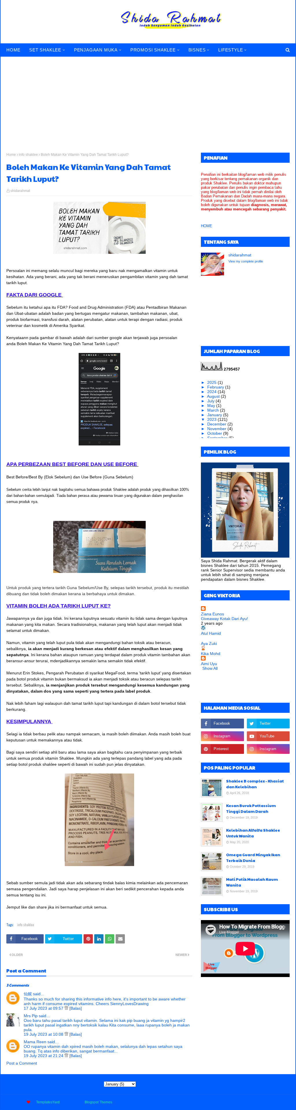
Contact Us (259, 1102)
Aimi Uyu (209, 663)
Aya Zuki (209, 643)
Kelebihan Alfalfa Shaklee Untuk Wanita (253, 833)
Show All (210, 668)
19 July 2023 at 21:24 (44, 1055)
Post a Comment (21, 1063)
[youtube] (268, 736)
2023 (212, 419)
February (216, 387)
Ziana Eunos (212, 614)
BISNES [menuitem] (197, 49)
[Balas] (75, 1008)
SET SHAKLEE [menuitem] (45, 49)
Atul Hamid (211, 633)
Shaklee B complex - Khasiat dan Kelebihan (255, 783)
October (215, 433)
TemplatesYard (48, 1102)
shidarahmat (20, 191)
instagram (282, 1102)
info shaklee (28, 155)
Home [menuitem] (13, 49)
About (240, 1102)
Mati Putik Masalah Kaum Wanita (252, 882)
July (211, 401)
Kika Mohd (210, 653)
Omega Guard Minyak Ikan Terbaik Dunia (253, 857)
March (213, 410)
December (217, 424)
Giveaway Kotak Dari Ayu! (224, 618)
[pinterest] (222, 749)
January (215, 414)
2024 (212, 391)
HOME (206, 226)
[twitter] (268, 723)
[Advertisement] (148, 100)
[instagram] (222, 736)
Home (11, 155)
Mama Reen (35, 1041)
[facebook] (222, 723)
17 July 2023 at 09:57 (44, 1008)
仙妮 (28, 993)
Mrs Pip (31, 1015)
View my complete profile (245, 261)
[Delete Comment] (66, 1008)
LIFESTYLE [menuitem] (230, 49)
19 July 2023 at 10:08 (44, 1034)
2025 (212, 382)
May (211, 405)
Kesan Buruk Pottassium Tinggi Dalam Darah (251, 808)
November (217, 428)
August (214, 396)
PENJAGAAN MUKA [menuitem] (96, 49)
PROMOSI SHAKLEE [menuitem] (153, 49)
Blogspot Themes (98, 1102)
